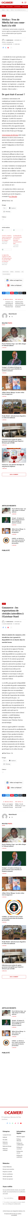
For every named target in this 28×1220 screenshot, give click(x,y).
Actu (2, 6)
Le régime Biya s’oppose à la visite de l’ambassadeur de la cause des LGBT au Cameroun (7, 258)
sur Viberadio (13, 196)
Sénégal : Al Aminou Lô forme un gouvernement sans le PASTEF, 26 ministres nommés (12, 369)
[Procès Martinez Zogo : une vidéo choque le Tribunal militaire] (14, 334)
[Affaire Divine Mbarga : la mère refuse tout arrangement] (14, 383)
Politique (9, 6)
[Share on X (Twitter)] (5, 47)
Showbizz (17, 271)
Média (11, 271)
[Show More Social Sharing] (11, 47)
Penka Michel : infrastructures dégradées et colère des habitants (14, 416)
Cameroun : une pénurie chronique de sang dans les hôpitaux (13, 465)
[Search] (23, 2)
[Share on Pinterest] (8, 47)
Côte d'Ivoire (5, 271)
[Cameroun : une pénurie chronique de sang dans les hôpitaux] (14, 455)
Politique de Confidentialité (14, 1204)
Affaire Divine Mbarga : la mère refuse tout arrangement (13, 393)
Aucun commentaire (7, 44)
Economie (17, 6)
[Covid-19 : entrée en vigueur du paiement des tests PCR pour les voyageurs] (7, 232)
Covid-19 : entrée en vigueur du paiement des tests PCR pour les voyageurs (7, 238)
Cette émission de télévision (10, 135)
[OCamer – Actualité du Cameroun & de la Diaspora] (8, 2)
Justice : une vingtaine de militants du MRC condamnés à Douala (7, 805)
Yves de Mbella (6, 274)
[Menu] (25, 2)
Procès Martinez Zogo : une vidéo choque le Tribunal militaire (14, 344)
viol (22, 271)
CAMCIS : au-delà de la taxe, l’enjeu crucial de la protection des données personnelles (18, 541)
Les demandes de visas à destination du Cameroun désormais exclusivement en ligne (17, 239)
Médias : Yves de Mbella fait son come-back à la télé (20, 805)
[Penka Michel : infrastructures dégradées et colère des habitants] (14, 406)
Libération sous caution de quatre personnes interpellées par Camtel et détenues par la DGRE (12, 441)
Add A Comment (14, 474)
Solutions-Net (21, 1211)
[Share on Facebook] (3, 47)
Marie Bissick (10, 40)
